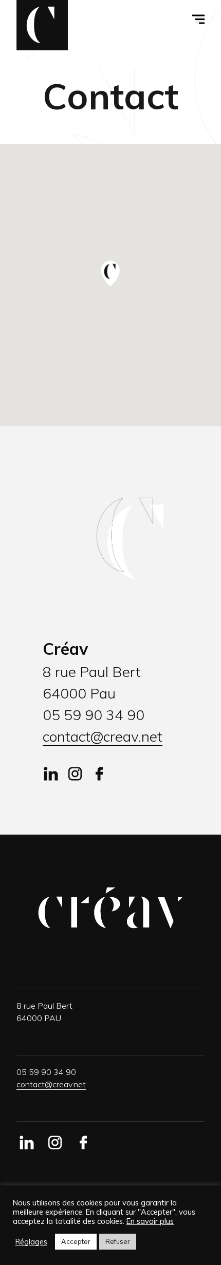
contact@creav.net (102, 736)
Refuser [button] (117, 1241)
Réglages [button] (31, 1242)
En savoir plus (150, 1221)
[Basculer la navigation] (200, 19)
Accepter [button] (75, 1241)
